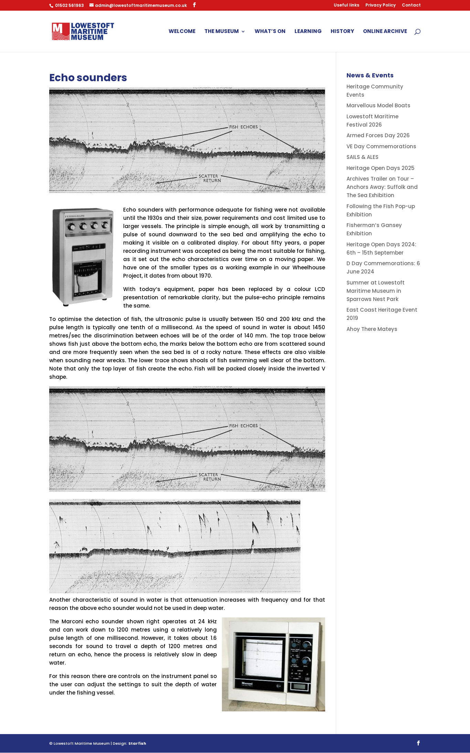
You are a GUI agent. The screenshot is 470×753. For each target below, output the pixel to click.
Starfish (137, 743)
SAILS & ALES (362, 157)
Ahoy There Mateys (371, 329)
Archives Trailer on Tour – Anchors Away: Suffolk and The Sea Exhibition (382, 187)
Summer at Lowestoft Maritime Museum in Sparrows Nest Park (375, 291)
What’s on (270, 32)
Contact (411, 5)
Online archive (385, 32)
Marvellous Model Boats (378, 105)
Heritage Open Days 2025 (380, 168)
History (342, 32)
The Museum (221, 32)
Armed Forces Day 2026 (378, 135)
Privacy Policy (380, 5)
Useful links (346, 5)
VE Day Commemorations (381, 146)
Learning (308, 32)
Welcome (182, 32)
